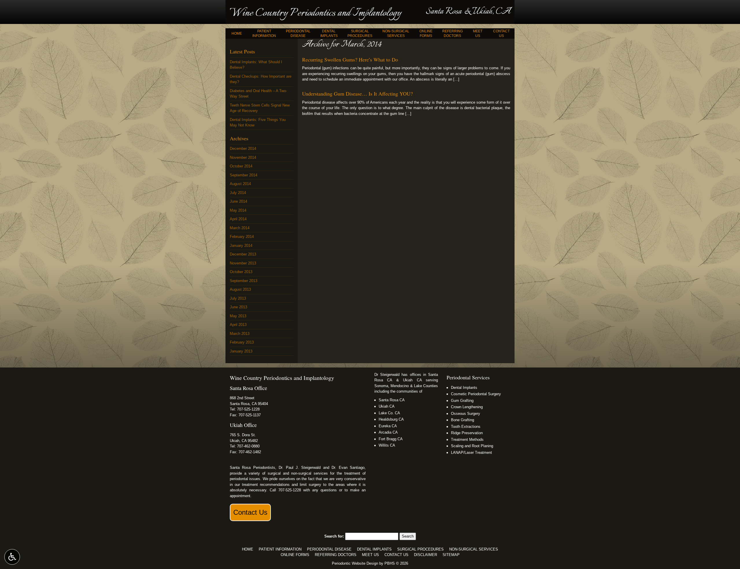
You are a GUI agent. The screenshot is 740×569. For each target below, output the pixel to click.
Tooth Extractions (465, 426)
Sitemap (451, 555)
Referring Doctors (335, 555)
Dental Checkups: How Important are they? (260, 79)
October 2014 (241, 166)
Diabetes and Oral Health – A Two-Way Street (258, 94)
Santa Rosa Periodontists (252, 467)
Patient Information (280, 549)
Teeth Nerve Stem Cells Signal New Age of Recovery (260, 108)
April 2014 (238, 219)
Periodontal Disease (329, 549)
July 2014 (238, 193)
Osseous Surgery (465, 413)
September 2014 (243, 175)
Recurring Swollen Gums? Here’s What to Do (350, 59)
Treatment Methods (467, 439)
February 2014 (242, 236)
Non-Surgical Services (473, 549)
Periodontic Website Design (355, 563)
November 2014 (243, 157)
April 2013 (238, 324)
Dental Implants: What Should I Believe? (256, 65)
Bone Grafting (462, 420)
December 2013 (243, 254)
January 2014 (241, 245)
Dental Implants (464, 387)
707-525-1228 (248, 409)
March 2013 (239, 333)
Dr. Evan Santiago (348, 467)
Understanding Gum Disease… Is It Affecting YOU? (357, 93)
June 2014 (238, 201)
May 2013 (238, 316)
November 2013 (243, 263)
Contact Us (250, 512)
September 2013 (243, 281)
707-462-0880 (248, 446)
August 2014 (240, 184)
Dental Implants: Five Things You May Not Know (258, 122)
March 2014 (239, 228)
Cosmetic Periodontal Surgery (476, 394)
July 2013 (238, 298)
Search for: (334, 536)
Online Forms (295, 555)
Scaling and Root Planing (472, 446)
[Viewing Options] (12, 557)
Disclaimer (425, 555)
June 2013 (238, 307)
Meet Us (370, 555)
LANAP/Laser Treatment (471, 452)
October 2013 (241, 272)
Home (237, 33)
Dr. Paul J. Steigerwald (300, 467)
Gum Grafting (462, 400)
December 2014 (243, 148)
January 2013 (241, 351)
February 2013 (242, 342)
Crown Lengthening (467, 407)
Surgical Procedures (420, 549)
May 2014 (238, 210)
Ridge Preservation (467, 433)
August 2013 (240, 289)
